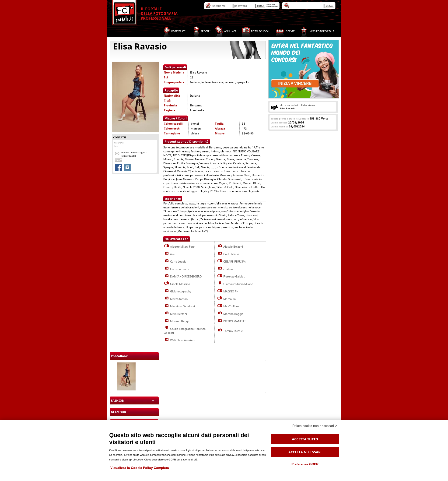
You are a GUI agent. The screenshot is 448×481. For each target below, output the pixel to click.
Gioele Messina (179, 284)
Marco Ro (229, 299)
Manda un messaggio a (134, 154)
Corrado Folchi (179, 269)
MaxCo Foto (231, 306)
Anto (172, 254)
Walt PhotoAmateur (182, 340)
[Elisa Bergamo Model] (126, 389)
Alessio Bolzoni (233, 247)
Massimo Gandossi (182, 306)
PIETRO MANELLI (234, 321)
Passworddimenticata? (272, 5)
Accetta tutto (305, 439)
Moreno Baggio (233, 314)
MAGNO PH (230, 291)
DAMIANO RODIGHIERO (185, 276)
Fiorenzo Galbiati (234, 276)
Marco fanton (178, 299)
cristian (228, 269)
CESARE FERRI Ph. (234, 261)
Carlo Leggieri (178, 261)
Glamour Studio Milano (238, 284)
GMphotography (180, 291)
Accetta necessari (305, 452)
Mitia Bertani (178, 314)
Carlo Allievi (231, 254)
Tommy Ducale (233, 331)
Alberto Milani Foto (182, 247)
